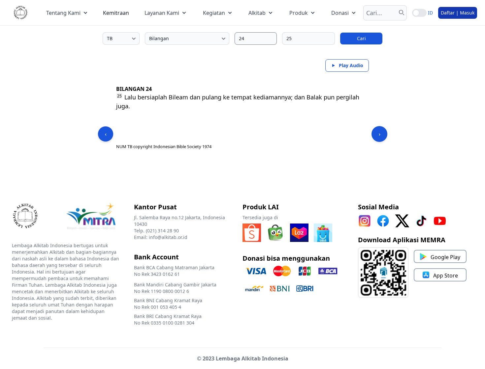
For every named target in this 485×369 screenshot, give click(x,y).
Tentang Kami (63, 12)
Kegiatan (214, 12)
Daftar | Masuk (457, 13)
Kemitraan (116, 12)
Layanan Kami (162, 12)
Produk (298, 12)
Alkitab (257, 12)
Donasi (340, 12)
